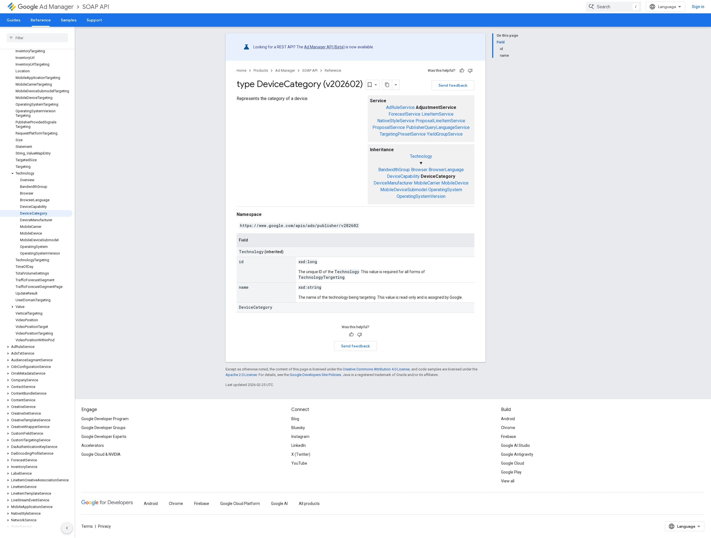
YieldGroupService (445, 134)
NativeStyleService (395, 120)
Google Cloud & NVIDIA (101, 454)
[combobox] (613, 7)
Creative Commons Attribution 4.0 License (376, 369)
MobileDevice (455, 183)
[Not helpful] (470, 70)
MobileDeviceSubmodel (403, 189)
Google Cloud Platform (240, 503)
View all (507, 481)
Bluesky (298, 427)
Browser (419, 169)
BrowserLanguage (446, 169)
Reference (41, 20)
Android (508, 419)
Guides (14, 20)
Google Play (511, 472)
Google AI (279, 503)
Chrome (508, 427)
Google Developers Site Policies (315, 375)
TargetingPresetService (403, 134)
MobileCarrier (427, 183)
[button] (36, 173)
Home (241, 70)
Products (261, 70)
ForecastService (404, 114)
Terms (87, 526)
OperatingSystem (445, 189)
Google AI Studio (515, 445)
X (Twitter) (300, 454)
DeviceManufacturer (393, 183)
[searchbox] (37, 37)
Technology (421, 156)
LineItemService (438, 114)
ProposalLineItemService (440, 120)
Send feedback (453, 85)
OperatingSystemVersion (421, 196)
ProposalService (388, 127)
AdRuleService (400, 107)
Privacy (104, 526)
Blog (295, 419)
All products (309, 503)
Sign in (698, 6)
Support (94, 20)
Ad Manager (56, 7)
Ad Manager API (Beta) (324, 47)
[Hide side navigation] (66, 528)
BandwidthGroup (394, 169)
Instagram (300, 436)
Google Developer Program (105, 419)
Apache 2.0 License (241, 375)
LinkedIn (298, 445)
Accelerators (92, 445)
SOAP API (95, 7)
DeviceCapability (403, 176)
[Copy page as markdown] (387, 84)
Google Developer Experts (103, 436)
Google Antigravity (517, 454)
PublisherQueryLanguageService (438, 127)
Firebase (508, 436)
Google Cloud (512, 463)
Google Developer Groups (103, 427)
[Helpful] (462, 70)
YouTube (299, 463)
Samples (69, 20)
